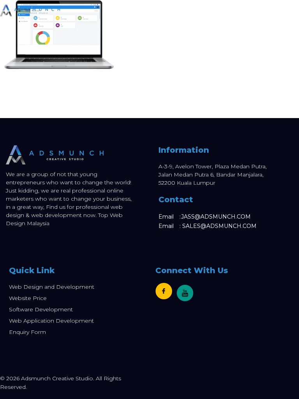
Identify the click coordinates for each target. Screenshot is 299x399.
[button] (294, 10)
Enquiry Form (27, 331)
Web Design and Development (51, 286)
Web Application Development (51, 320)
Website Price (28, 298)
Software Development (41, 309)
